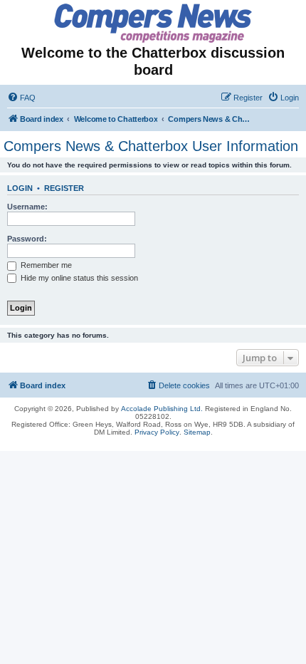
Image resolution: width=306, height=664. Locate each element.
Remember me (45, 265)
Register (64, 188)
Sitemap (197, 432)
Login (20, 188)
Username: (27, 206)
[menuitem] (21, 97)
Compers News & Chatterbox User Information (151, 146)
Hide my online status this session (78, 278)
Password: (27, 238)
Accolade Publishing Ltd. (162, 409)
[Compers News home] (153, 23)
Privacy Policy (156, 432)
